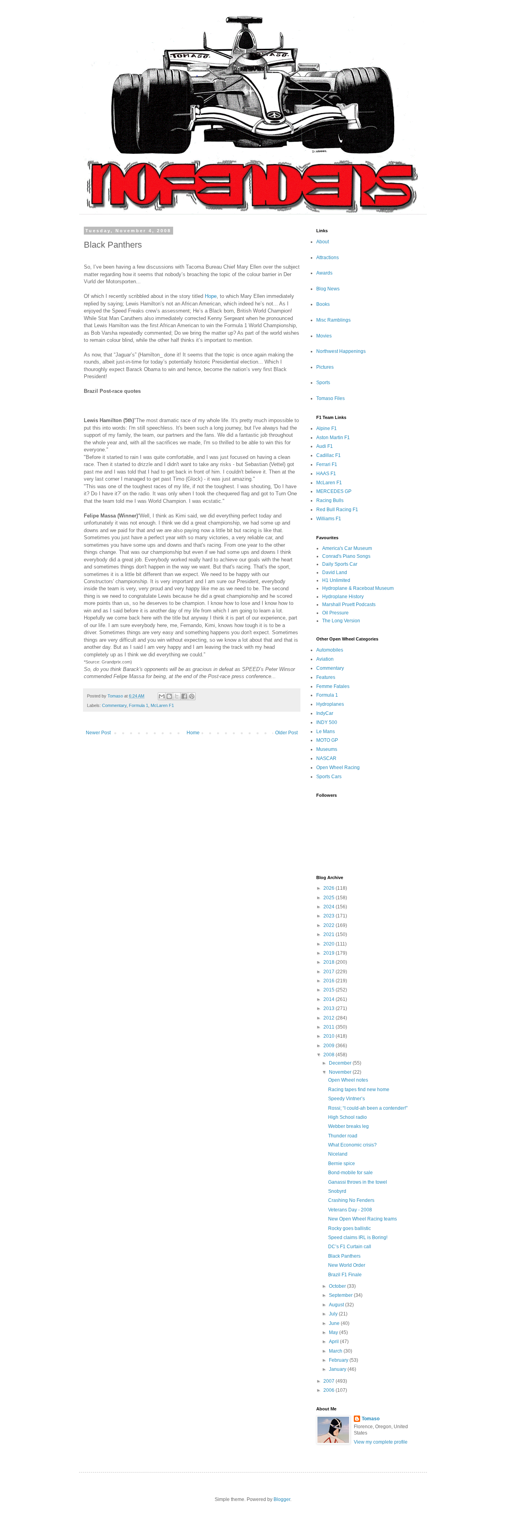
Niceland (337, 1154)
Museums (326, 749)
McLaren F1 (162, 705)
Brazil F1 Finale (345, 1274)
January (338, 1369)
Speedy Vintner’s (346, 1098)
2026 (329, 888)
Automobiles (329, 650)
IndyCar (324, 713)
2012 (329, 1018)
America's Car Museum (347, 548)
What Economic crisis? (352, 1145)
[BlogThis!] (169, 696)
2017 (329, 971)
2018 (329, 962)
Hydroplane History (343, 596)
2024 (329, 907)
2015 (329, 990)
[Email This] (162, 696)
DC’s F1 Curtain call (349, 1246)
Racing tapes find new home (358, 1089)
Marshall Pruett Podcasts (349, 604)
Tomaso (371, 1418)
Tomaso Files (330, 398)
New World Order (346, 1265)
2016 (329, 981)
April (334, 1341)
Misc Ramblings (333, 320)
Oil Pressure (335, 613)
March (336, 1351)
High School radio (347, 1117)
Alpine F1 (326, 428)
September (341, 1295)
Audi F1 (324, 446)
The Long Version (341, 620)
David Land (334, 572)
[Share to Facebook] (184, 696)
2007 (329, 1381)
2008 (329, 1054)
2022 (329, 925)
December (341, 1063)
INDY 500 (326, 722)
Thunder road (342, 1136)
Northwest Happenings (341, 351)
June (335, 1323)
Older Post (286, 732)
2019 (329, 953)
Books (323, 304)
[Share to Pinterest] (192, 696)
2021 (329, 934)
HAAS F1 (326, 473)
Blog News (328, 289)
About (322, 241)
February (339, 1360)
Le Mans (325, 731)
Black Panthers (344, 1256)
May (334, 1332)
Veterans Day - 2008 (350, 1210)
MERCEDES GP (333, 491)
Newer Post (98, 732)
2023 (329, 916)
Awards (324, 273)
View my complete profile (381, 1442)
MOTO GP (327, 740)
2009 (329, 1045)
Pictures (325, 367)
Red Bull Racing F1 (337, 509)
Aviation (325, 659)
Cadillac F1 (328, 455)
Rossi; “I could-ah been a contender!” (368, 1108)
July (334, 1314)
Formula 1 (138, 705)
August (337, 1305)
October (338, 1286)
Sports (323, 382)
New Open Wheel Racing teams (362, 1219)
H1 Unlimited (336, 580)
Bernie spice (341, 1163)
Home (193, 732)
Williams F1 (328, 518)
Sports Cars (329, 776)
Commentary (114, 705)
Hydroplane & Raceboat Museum (358, 588)
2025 (329, 897)
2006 (329, 1390)
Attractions (327, 257)
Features (325, 677)
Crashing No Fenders (351, 1200)
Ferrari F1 (326, 464)
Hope (210, 296)
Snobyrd (337, 1191)
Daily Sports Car (339, 564)
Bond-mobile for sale (350, 1172)
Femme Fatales (332, 686)
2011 (329, 1027)
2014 (329, 999)
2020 (329, 944)
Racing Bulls (330, 500)
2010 (329, 1036)
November (341, 1072)
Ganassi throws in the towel (357, 1182)
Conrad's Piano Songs (346, 556)
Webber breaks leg (348, 1126)
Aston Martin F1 (333, 437)
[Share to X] (177, 696)
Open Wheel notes (348, 1080)
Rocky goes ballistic (349, 1228)
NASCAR (326, 758)
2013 (329, 1008)
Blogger (282, 1499)
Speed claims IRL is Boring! (357, 1237)
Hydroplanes (330, 704)
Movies (324, 336)
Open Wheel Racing (338, 767)
